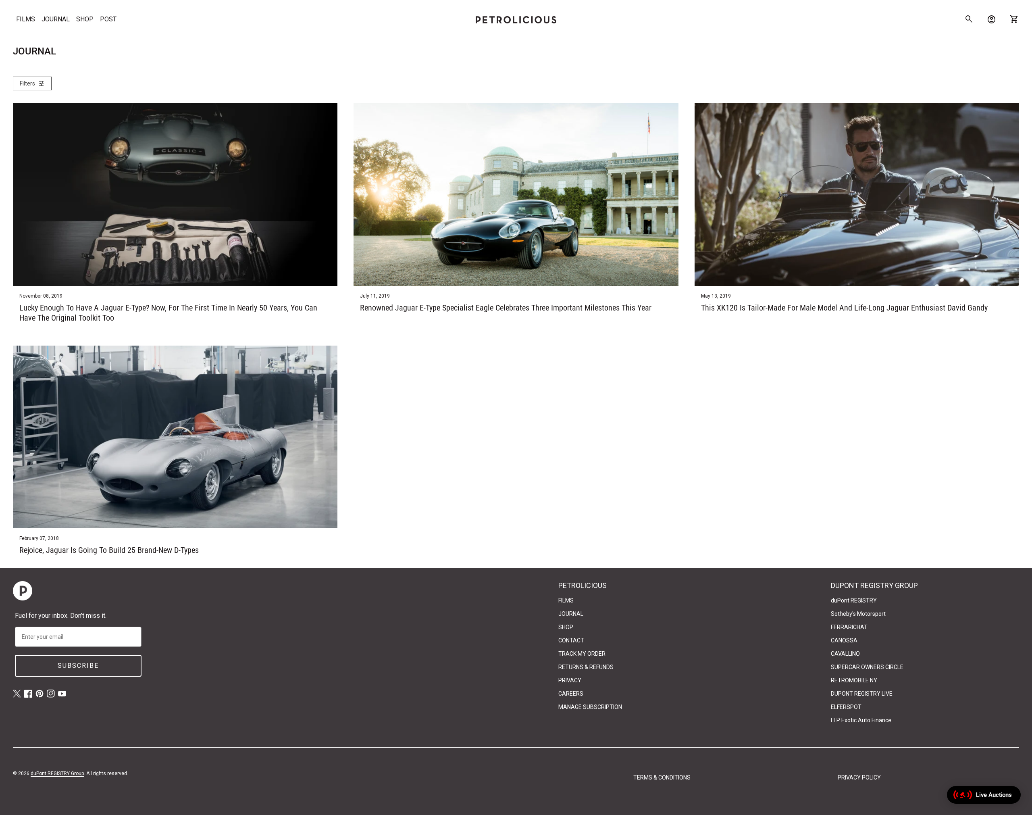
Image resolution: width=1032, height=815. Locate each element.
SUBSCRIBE (78, 665)
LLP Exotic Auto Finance (861, 720)
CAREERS (570, 693)
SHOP (85, 19)
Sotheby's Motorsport (858, 614)
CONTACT (571, 640)
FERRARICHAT (849, 627)
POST (108, 19)
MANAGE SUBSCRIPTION (590, 707)
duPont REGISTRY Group (57, 773)
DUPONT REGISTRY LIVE (862, 693)
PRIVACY (569, 680)
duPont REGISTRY (854, 600)
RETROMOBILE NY (854, 680)
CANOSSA (844, 640)
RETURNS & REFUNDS (586, 667)
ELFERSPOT (846, 707)
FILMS (25, 19)
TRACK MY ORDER (581, 653)
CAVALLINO (845, 653)
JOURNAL (56, 19)
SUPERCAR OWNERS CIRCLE (867, 667)
